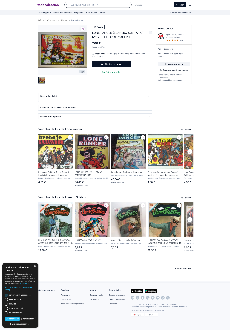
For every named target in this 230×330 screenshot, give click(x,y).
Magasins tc (94, 299)
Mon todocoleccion (179, 12)
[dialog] (20, 295)
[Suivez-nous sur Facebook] (142, 298)
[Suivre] (83, 29)
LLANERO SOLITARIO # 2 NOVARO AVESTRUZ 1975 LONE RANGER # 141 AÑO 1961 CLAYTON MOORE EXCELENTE (55, 241)
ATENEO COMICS (165, 28)
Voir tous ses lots (165, 49)
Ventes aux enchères (62, 12)
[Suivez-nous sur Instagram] (132, 298)
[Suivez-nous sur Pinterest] (153, 298)
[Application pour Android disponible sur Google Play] (151, 291)
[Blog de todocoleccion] (168, 298)
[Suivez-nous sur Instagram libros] (137, 298)
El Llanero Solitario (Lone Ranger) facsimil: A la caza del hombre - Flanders (163, 173)
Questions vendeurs (117, 295)
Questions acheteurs (117, 299)
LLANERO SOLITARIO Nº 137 (88, 240)
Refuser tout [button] (28, 319)
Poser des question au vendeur (175, 70)
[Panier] (190, 4)
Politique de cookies (179, 307)
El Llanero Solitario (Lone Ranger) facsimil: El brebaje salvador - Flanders (53, 173)
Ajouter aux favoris (175, 64)
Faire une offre (113, 72)
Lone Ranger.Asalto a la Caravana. (126, 172)
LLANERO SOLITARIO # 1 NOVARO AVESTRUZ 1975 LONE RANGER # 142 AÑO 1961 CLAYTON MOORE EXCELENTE (165, 241)
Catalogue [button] (44, 12)
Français (138, 315)
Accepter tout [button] (12, 319)
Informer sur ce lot (183, 268)
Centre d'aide (115, 290)
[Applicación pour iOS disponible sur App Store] (137, 291)
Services (65, 290)
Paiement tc (65, 295)
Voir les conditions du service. (170, 80)
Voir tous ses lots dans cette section (170, 55)
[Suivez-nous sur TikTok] (163, 298)
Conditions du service (139, 307)
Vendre (102, 12)
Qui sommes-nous (46, 290)
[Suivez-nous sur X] (148, 298)
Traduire (100, 27)
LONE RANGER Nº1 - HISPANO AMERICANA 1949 (88, 173)
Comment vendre (96, 295)
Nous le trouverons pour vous (72, 304)
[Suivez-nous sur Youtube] (158, 298)
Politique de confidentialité (159, 307)
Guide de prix (91, 12)
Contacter (113, 304)
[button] (95, 96)
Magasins (78, 12)
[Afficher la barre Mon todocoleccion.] (190, 12)
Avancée (138, 5)
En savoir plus (24, 283)
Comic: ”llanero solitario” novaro (126, 240)
